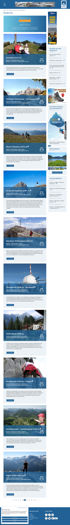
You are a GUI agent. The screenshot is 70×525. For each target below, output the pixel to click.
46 (16, 499)
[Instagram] (52, 515)
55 (35, 499)
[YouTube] (49, 518)
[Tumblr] (46, 518)
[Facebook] (46, 515)
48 (20, 499)
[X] (49, 515)
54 (33, 499)
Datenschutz (31, 516)
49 (22, 499)
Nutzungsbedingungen (33, 517)
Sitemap (31, 519)
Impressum (31, 515)
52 (29, 499)
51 (26, 499)
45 (13, 499)
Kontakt (30, 513)
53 (31, 499)
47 (18, 499)
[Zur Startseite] (63, 4)
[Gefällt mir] (52, 518)
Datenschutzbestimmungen (23, 507)
